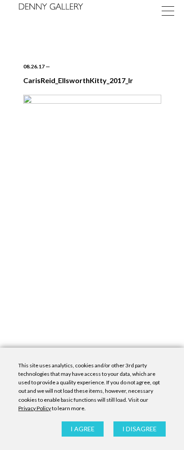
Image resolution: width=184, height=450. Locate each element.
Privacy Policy (34, 408)
